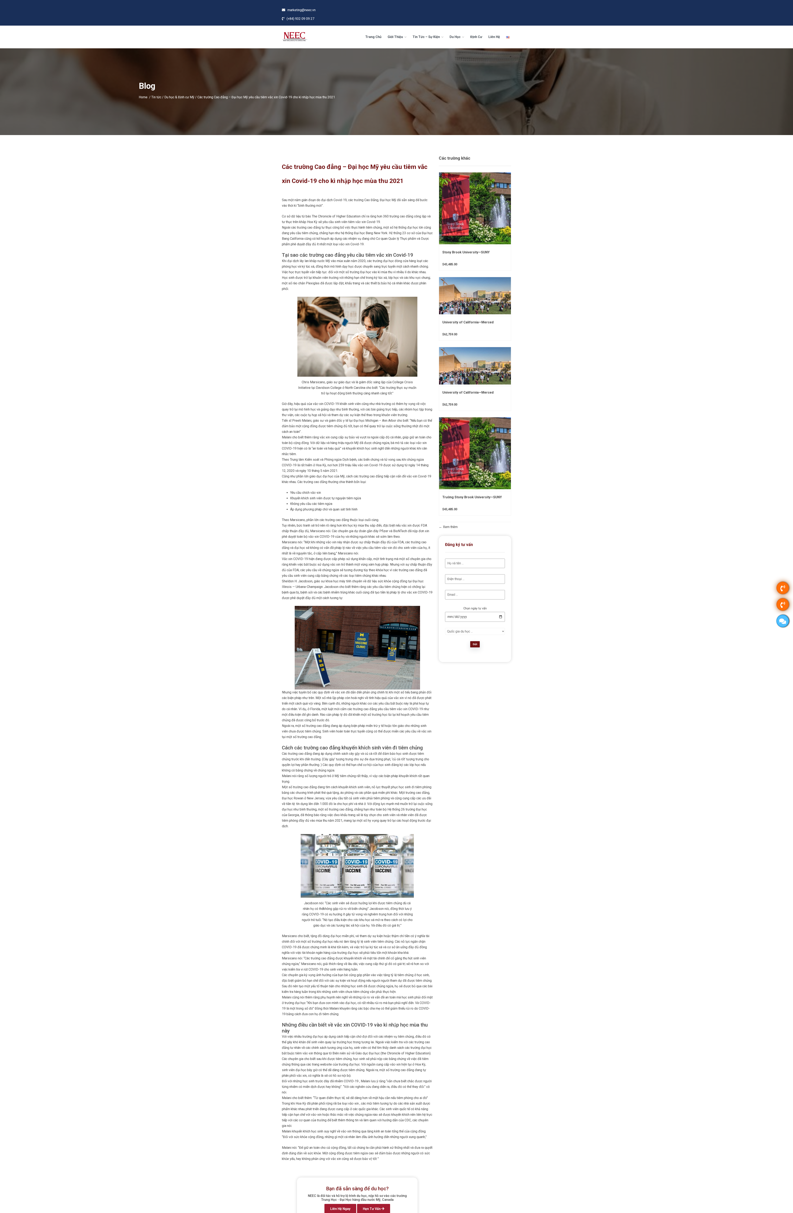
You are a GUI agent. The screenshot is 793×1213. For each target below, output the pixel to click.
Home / (145, 97)
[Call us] (782, 588)
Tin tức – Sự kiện (427, 37)
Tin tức (156, 97)
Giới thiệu (396, 37)
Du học (455, 37)
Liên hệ (494, 37)
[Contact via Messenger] (782, 621)
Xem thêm (450, 527)
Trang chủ (373, 37)
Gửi (475, 644)
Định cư (476, 37)
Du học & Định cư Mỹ (179, 97)
